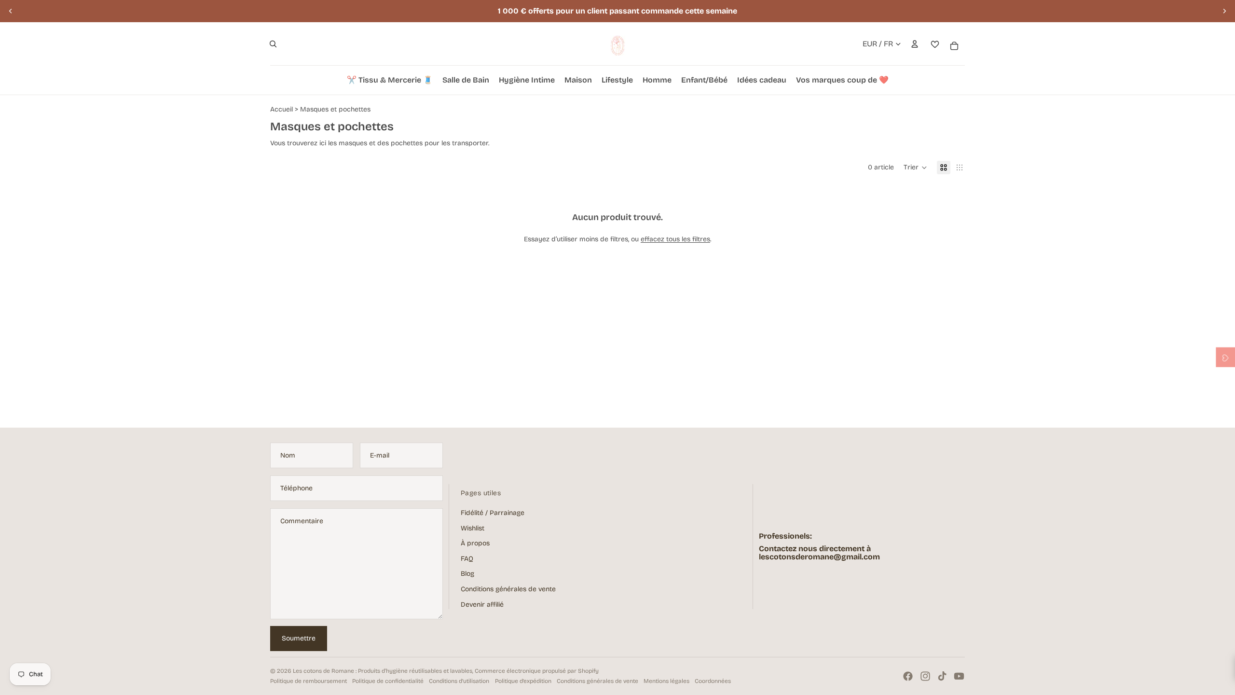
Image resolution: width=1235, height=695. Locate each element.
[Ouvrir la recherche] (273, 44)
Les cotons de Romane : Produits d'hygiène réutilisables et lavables (382, 670)
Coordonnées (713, 681)
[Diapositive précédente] (10, 11)
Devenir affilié (482, 604)
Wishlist (472, 528)
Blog (467, 574)
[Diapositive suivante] (1224, 11)
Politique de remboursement (308, 681)
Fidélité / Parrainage (492, 513)
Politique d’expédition (523, 681)
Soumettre (299, 638)
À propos (475, 543)
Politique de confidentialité (388, 681)
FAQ (467, 559)
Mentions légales (666, 681)
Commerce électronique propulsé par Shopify (537, 670)
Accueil (281, 109)
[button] (915, 167)
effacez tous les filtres (675, 239)
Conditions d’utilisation (459, 681)
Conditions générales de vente (508, 589)
